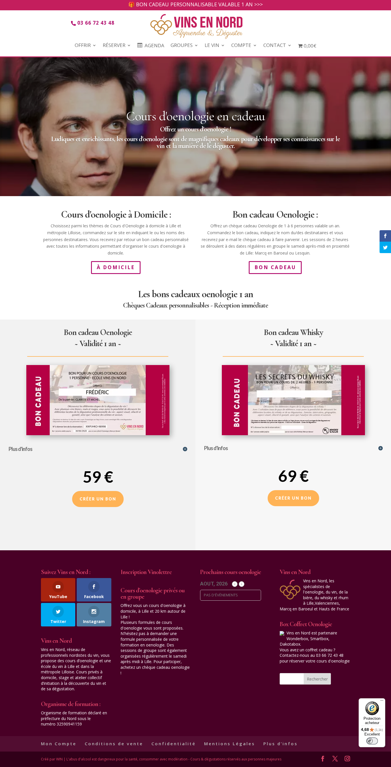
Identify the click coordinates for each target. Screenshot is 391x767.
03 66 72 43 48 (95, 22)
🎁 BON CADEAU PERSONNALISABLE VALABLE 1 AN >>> (195, 5)
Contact (274, 45)
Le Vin (212, 45)
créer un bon (98, 498)
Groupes (182, 45)
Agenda (154, 46)
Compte (241, 45)
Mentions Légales (229, 743)
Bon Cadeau (275, 267)
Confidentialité (173, 743)
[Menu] (381, 701)
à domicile (116, 267)
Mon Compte (58, 743)
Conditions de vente (114, 743)
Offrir (83, 45)
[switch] (372, 741)
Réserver (114, 45)
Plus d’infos (280, 743)
